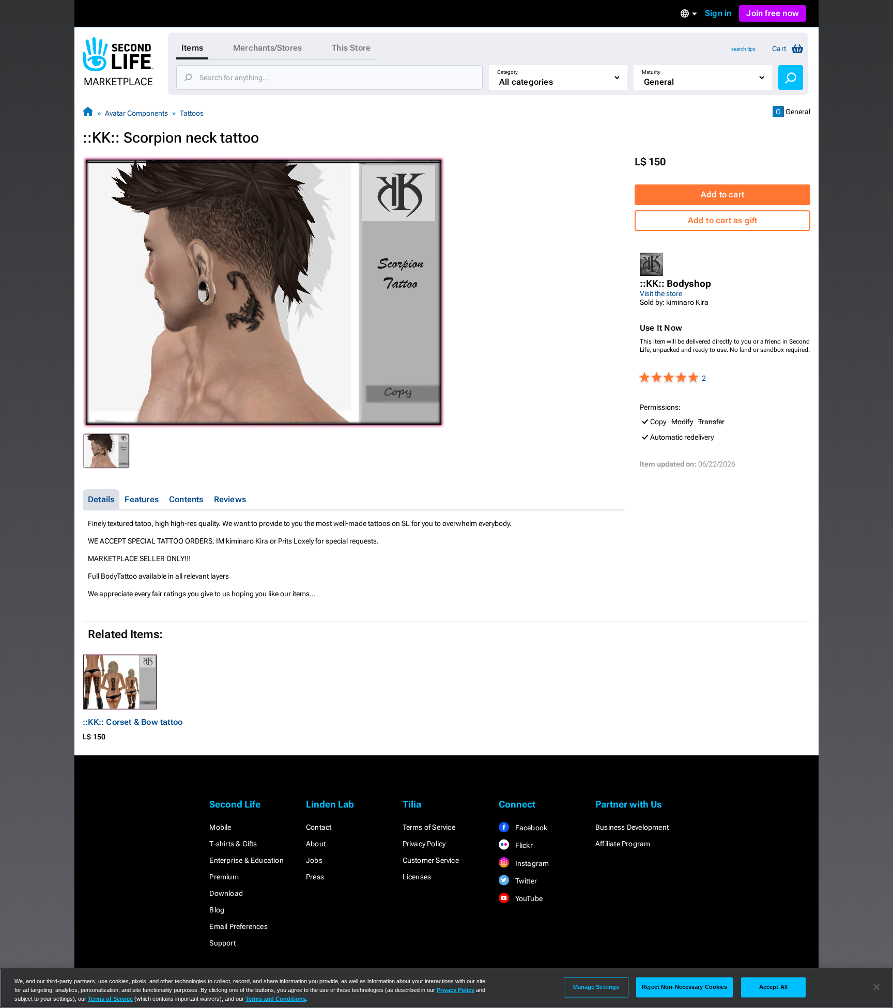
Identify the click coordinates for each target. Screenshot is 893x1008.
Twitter (525, 881)
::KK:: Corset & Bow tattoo (132, 722)
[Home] (88, 112)
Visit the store (661, 293)
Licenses (417, 877)
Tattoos (192, 113)
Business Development (632, 827)
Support (222, 943)
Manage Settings (596, 987)
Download (226, 893)
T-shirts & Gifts (233, 844)
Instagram (531, 863)
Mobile (220, 827)
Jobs (314, 860)
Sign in (718, 13)
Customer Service (431, 860)
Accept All (773, 987)
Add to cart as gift (723, 220)
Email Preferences (238, 926)
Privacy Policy (424, 844)
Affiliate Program (622, 844)
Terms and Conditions (275, 999)
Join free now (772, 13)
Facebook (530, 828)
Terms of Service (429, 827)
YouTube (528, 898)
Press (315, 877)
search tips (743, 49)
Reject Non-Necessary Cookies (684, 987)
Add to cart (722, 194)
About (316, 844)
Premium (223, 877)
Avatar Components (136, 113)
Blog (216, 910)
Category (507, 72)
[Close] (876, 987)
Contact (318, 827)
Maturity (651, 72)
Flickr (522, 845)
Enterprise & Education (246, 860)
